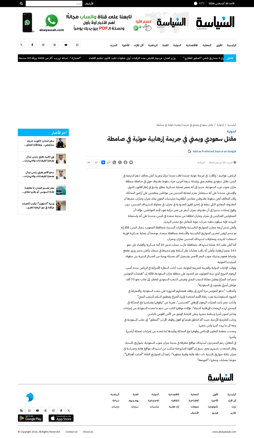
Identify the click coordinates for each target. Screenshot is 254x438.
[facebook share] (125, 162)
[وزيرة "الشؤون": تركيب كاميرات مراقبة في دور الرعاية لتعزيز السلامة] (61, 205)
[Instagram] (43, 44)
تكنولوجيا (213, 407)
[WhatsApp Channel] (103, 22)
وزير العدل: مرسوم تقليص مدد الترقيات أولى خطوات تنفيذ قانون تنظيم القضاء (143, 58)
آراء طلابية (174, 407)
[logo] (215, 22)
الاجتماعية (153, 400)
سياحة (115, 400)
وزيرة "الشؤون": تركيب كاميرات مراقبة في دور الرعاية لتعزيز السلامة (38, 205)
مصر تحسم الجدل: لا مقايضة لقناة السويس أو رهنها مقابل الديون (39, 190)
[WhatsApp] (77, 44)
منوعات (195, 407)
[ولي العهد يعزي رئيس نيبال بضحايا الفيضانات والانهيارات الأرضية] (61, 158)
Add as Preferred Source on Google (214, 151)
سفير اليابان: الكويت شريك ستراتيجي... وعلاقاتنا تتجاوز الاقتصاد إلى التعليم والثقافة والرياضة (39, 143)
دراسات (115, 407)
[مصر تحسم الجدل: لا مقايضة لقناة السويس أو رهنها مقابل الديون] (61, 190)
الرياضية (152, 45)
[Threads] (54, 44)
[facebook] (32, 44)
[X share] (120, 162)
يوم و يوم (134, 400)
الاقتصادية (192, 45)
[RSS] (21, 410)
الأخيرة (125, 45)
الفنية (165, 45)
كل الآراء (138, 45)
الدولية (177, 45)
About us (88, 432)
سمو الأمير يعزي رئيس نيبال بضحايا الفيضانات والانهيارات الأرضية (39, 174)
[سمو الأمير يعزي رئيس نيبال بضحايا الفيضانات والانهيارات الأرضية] (61, 174)
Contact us (72, 432)
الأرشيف (89, 3)
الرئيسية (231, 45)
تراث (234, 407)
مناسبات (154, 407)
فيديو (215, 413)
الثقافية (175, 400)
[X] (21, 44)
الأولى (219, 45)
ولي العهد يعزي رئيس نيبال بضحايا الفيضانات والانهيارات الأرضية (39, 159)
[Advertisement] (127, 95)
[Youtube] (66, 44)
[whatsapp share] (114, 162)
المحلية (207, 45)
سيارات (135, 407)
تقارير (233, 413)
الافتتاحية (194, 400)
